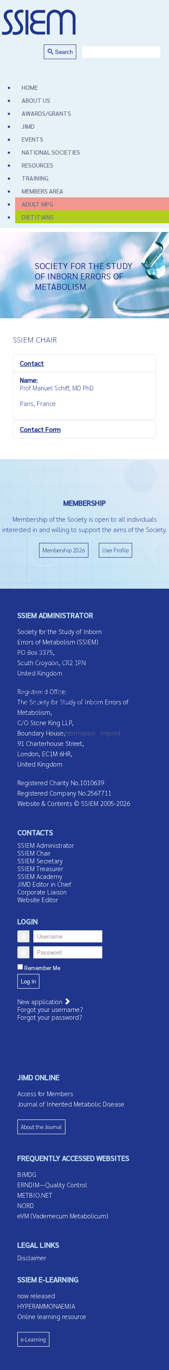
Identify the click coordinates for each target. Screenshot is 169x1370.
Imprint (110, 733)
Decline (27, 720)
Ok (6, 720)
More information (72, 733)
